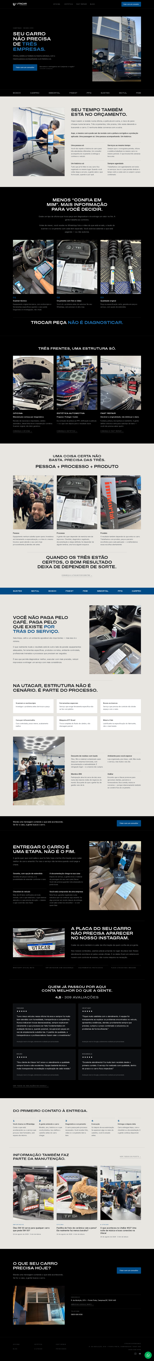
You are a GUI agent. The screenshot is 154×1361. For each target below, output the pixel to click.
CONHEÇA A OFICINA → (22, 431)
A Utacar (38, 1349)
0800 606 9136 (77, 1314)
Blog (92, 4)
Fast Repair (81, 4)
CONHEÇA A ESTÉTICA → (67, 431)
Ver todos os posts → (130, 1156)
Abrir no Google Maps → (82, 1304)
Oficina (56, 4)
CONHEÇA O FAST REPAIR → (112, 431)
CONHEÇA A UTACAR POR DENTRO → (77, 575)
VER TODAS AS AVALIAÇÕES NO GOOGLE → (31, 1086)
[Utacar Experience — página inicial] (20, 4)
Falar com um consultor (131, 4)
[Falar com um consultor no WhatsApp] (148, 1355)
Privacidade (61, 1349)
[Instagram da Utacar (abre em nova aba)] (135, 1354)
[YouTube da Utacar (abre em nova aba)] (140, 1354)
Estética (69, 4)
